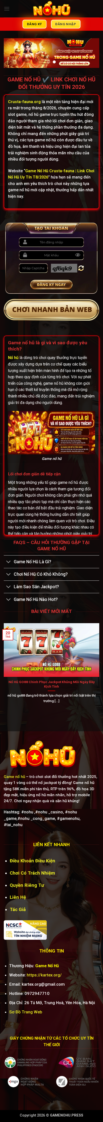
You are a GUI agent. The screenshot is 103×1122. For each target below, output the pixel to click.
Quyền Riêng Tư (27, 885)
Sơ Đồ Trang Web (25, 1011)
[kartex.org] (51, 8)
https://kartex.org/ (44, 974)
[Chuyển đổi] (9, 562)
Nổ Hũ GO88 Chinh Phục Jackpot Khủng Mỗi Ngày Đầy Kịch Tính (51, 684)
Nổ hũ (13, 357)
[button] (7, 8)
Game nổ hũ (14, 776)
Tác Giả (18, 909)
